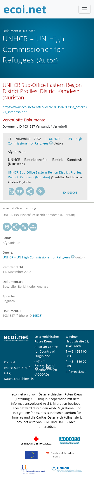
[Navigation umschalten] (84, 9)
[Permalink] (40, 191)
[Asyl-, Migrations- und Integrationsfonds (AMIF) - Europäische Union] (31, 454)
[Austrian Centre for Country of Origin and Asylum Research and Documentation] (69, 440)
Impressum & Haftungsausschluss (29, 368)
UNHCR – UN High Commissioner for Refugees (45, 141)
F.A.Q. (8, 373)
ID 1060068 (70, 192)
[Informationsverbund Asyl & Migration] (32, 469)
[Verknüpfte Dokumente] (33, 227)
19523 (37, 315)
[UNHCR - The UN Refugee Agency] (66, 469)
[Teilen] (30, 191)
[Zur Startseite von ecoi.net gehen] (25, 9)
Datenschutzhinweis (19, 379)
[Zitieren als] (19, 191)
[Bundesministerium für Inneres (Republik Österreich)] (60, 454)
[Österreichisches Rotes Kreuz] (36, 440)
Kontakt (9, 362)
